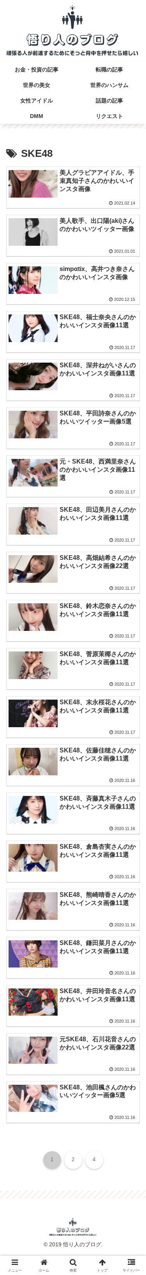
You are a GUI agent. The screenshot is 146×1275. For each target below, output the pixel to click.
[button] (124, 943)
